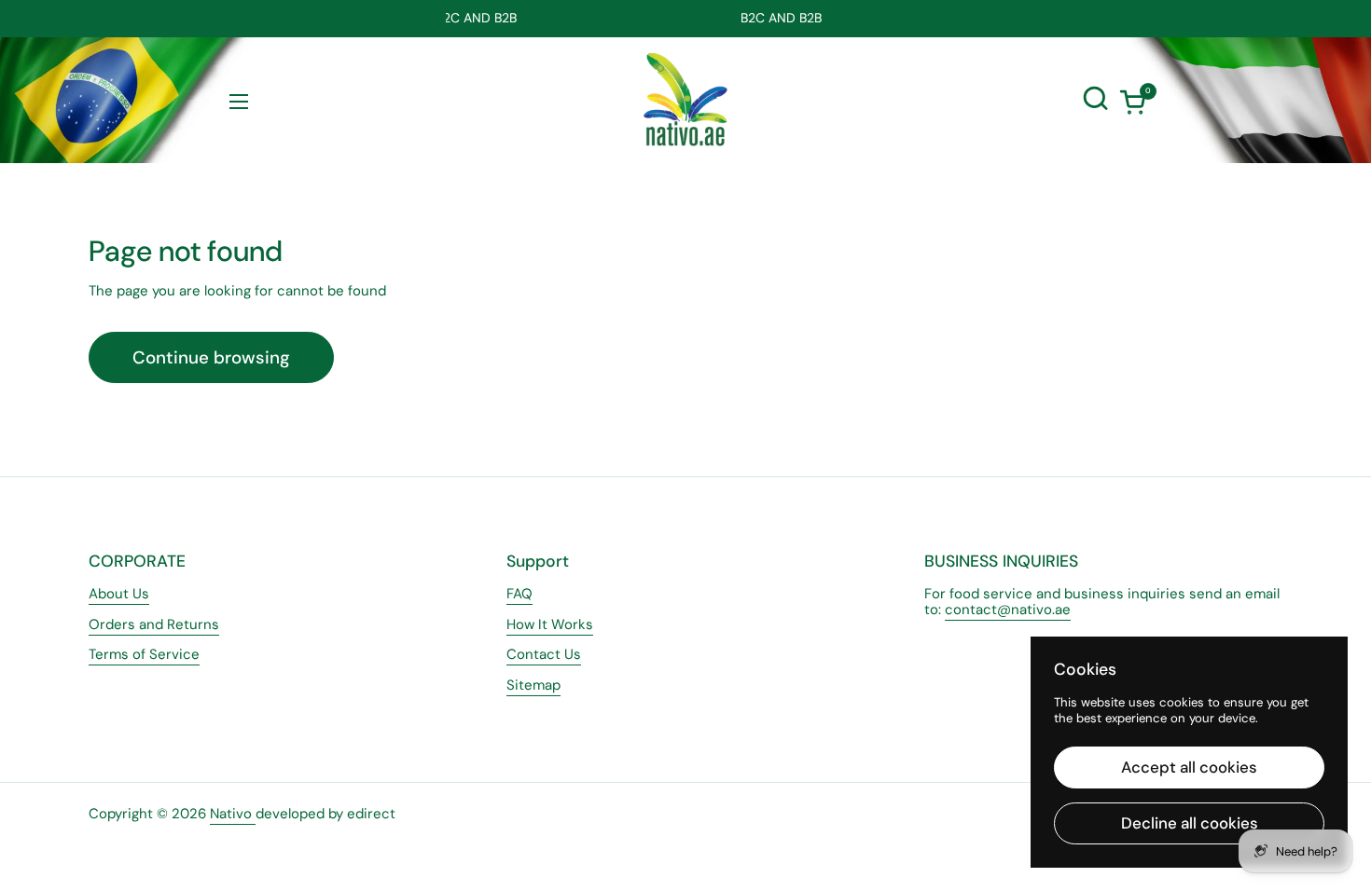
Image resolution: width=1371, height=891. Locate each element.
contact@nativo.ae (1008, 609)
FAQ (519, 593)
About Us (119, 593)
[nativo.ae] (685, 99)
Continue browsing (211, 357)
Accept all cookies (1189, 767)
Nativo (233, 813)
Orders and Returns (154, 624)
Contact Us (543, 654)
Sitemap (533, 685)
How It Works (549, 624)
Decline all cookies (1189, 823)
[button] (1132, 101)
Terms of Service (144, 654)
